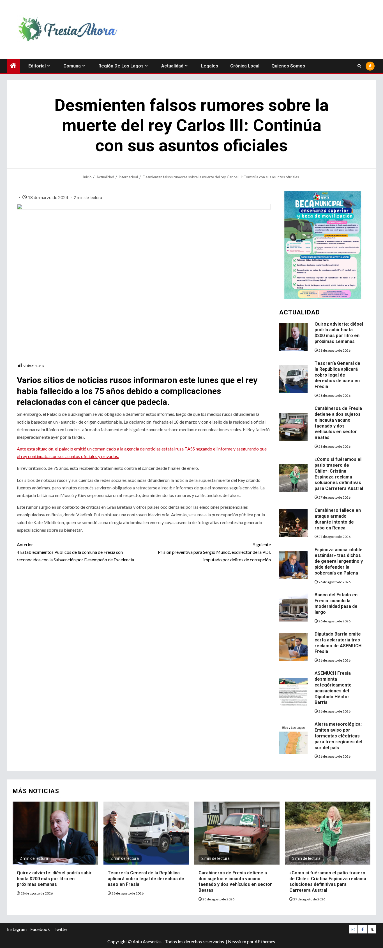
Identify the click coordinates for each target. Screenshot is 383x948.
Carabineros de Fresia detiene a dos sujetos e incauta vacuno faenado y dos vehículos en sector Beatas (235, 881)
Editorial (37, 66)
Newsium (237, 941)
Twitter (61, 929)
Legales (209, 66)
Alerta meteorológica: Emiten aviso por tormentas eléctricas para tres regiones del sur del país (338, 735)
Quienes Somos (288, 66)
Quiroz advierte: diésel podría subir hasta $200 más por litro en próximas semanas (339, 332)
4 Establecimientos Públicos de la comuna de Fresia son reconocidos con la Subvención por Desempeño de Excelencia (75, 552)
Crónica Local (244, 66)
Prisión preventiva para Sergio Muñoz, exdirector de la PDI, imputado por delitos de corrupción (214, 552)
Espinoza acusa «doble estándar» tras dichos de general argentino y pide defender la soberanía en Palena (339, 561)
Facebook (40, 929)
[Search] (359, 65)
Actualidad (172, 66)
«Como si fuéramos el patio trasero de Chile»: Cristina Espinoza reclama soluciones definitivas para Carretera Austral (327, 881)
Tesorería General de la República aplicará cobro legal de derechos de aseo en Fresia (337, 375)
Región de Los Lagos (121, 66)
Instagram (17, 929)
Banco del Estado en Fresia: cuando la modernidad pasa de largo (336, 603)
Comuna (72, 66)
